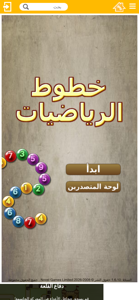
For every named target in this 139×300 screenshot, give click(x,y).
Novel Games (119, 7)
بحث (25, 6)
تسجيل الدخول (7, 7)
